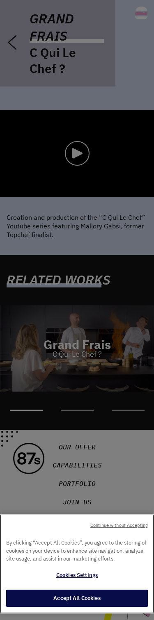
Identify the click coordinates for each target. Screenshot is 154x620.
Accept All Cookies (76, 598)
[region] (77, 563)
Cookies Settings (77, 575)
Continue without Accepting (119, 525)
